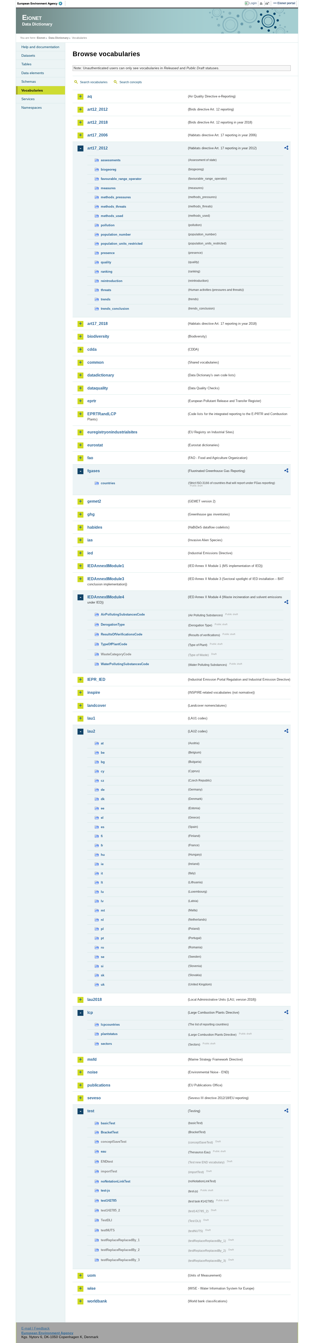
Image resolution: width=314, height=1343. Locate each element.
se (102, 957)
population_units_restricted (122, 243)
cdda (92, 349)
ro (102, 947)
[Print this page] (262, 3)
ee (102, 808)
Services (28, 99)
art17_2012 (97, 148)
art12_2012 (97, 109)
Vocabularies (32, 90)
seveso (94, 1098)
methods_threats (113, 206)
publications (98, 1085)
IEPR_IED (96, 679)
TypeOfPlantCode (114, 644)
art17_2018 (97, 324)
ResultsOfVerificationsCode (121, 634)
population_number (116, 234)
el (102, 817)
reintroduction (111, 281)
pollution (108, 225)
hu (103, 855)
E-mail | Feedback (35, 1328)
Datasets (28, 55)
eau (103, 1151)
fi (102, 836)
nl (102, 920)
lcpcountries (110, 1024)
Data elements (32, 73)
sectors (106, 1044)
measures (108, 188)
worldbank (97, 1301)
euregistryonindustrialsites (112, 432)
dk (103, 799)
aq (89, 96)
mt (103, 910)
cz (102, 780)
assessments (110, 160)
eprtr (91, 401)
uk (103, 984)
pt (102, 938)
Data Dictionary (58, 37)
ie (102, 864)
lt (102, 882)
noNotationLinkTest (115, 1181)
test (90, 1111)
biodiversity (98, 336)
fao (90, 458)
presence (108, 253)
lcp (90, 1012)
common (95, 362)
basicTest (108, 1123)
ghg (91, 514)
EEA (41, 3)
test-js (105, 1190)
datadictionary (100, 375)
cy (102, 771)
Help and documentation (40, 47)
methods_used (112, 216)
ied (90, 553)
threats (106, 290)
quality (106, 262)
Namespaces (31, 107)
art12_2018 (97, 122)
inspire (93, 692)
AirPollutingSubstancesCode (123, 614)
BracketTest (109, 1132)
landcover (96, 705)
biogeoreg (108, 169)
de (103, 790)
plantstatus (109, 1034)
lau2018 (94, 999)
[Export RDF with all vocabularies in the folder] (286, 148)
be (103, 752)
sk (102, 975)
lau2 (91, 731)
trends (105, 299)
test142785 (109, 1200)
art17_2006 (97, 135)
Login (253, 3)
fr (102, 845)
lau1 (91, 718)
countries (108, 483)
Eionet (41, 37)
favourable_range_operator (121, 179)
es (102, 827)
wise (91, 1288)
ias (90, 540)
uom (91, 1275)
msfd (92, 1059)
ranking (106, 271)
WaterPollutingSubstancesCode (125, 664)
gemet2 (94, 501)
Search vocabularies (93, 82)
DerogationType (113, 624)
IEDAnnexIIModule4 (105, 597)
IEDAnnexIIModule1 (105, 566)
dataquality (97, 388)
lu (102, 892)
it (102, 873)
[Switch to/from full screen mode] (268, 3)
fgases (93, 471)
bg (103, 762)
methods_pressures (116, 197)
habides (94, 527)
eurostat (95, 445)
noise (92, 1072)
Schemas (28, 81)
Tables (26, 64)
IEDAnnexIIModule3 (105, 579)
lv (102, 901)
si (102, 966)
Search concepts (130, 82)
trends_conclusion (115, 308)
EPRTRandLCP (101, 414)
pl (102, 929)
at (102, 743)
